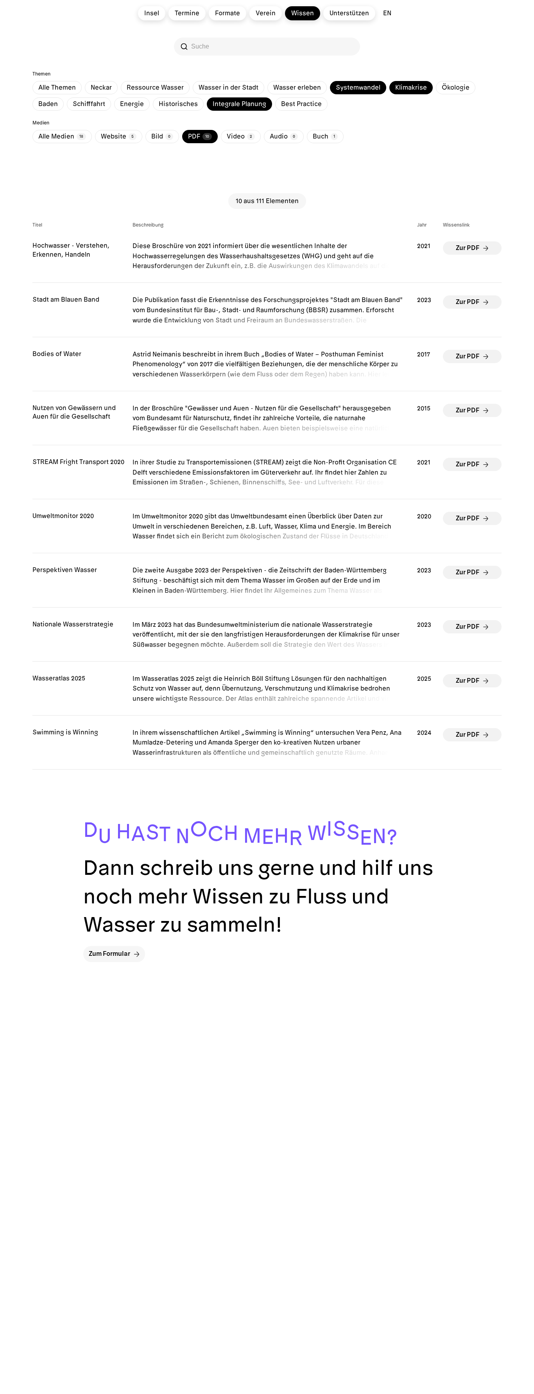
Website (117, 136)
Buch (324, 136)
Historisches (178, 104)
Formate (227, 13)
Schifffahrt (89, 104)
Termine (187, 13)
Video (239, 136)
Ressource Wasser (155, 88)
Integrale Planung (239, 104)
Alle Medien (60, 136)
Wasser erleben (297, 88)
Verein (266, 13)
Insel (151, 13)
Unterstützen (349, 13)
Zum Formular (109, 954)
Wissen (302, 13)
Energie (132, 104)
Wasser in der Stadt (228, 88)
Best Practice (301, 104)
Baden (48, 104)
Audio (282, 136)
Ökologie (455, 88)
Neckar (101, 88)
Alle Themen (57, 88)
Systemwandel (358, 88)
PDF (198, 136)
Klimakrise (411, 88)
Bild (160, 136)
